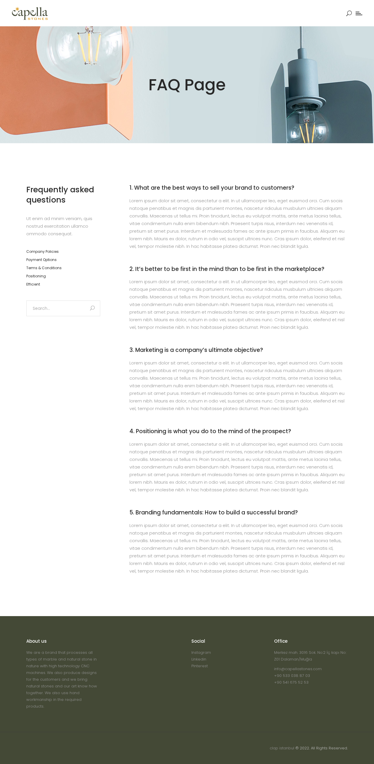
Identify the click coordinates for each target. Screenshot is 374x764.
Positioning (36, 276)
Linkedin (198, 659)
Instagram (201, 652)
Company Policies (42, 251)
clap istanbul (282, 748)
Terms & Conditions (44, 267)
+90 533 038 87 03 (292, 675)
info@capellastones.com (298, 669)
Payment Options (41, 259)
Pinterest (199, 666)
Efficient (33, 284)
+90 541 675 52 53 (291, 682)
